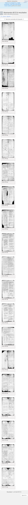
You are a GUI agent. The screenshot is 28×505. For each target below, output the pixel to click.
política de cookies (16, 5)
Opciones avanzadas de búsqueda (14, 19)
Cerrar (26, 1)
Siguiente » (24, 495)
